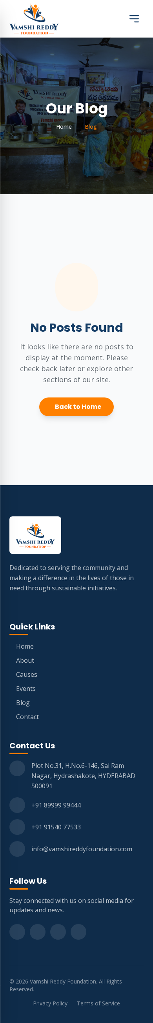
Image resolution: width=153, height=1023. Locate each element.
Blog (23, 702)
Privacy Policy (50, 1003)
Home (64, 126)
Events (26, 688)
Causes (26, 674)
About (25, 660)
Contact (27, 716)
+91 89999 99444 (56, 805)
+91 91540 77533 (56, 827)
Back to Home (78, 406)
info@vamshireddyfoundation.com (81, 849)
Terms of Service (98, 1003)
